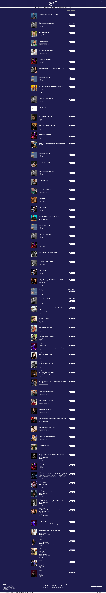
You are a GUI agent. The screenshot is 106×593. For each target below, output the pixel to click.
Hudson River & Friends (43, 41)
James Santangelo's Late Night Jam (46, 23)
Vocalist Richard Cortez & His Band (46, 541)
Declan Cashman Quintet (44, 318)
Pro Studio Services (60, 7)
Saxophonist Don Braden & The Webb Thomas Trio (49, 530)
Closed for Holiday (42, 107)
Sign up (97, 0)
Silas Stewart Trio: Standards (44, 32)
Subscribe (100, 586)
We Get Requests (42, 345)
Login (100, 0)
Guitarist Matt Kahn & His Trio (45, 59)
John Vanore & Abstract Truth (45, 409)
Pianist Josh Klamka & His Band (45, 189)
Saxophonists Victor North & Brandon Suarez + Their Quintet (51, 68)
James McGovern (42, 207)
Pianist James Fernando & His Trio (46, 50)
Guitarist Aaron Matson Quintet (45, 445)
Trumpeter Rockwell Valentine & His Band (47, 427)
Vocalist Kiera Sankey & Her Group (46, 400)
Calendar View (73, 10)
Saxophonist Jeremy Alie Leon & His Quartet (48, 252)
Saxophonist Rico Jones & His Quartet (46, 492)
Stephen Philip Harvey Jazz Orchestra (46, 391)
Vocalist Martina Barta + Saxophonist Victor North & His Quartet (52, 572)
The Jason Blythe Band (43, 180)
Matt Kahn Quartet (42, 243)
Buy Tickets (72, 25)
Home (35, 7)
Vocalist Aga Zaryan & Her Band (45, 327)
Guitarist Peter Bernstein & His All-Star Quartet (48, 14)
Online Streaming (46, 7)
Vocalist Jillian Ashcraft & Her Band (46, 354)
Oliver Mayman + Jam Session (45, 77)
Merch (70, 7)
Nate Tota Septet (42, 198)
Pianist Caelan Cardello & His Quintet (46, 372)
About (66, 7)
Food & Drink (53, 7)
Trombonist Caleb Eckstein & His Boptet (47, 436)
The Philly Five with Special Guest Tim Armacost (49, 561)
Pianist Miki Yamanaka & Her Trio (45, 162)
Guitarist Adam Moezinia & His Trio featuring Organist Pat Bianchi (52, 143)
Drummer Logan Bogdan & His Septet (46, 363)
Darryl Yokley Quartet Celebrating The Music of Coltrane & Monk (52, 501)
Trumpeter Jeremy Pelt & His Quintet (46, 336)
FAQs (27, 592)
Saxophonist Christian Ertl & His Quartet (47, 125)
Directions (94, 586)
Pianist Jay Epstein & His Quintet (45, 116)
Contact (30, 592)
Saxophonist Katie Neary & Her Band (46, 483)
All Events (40, 7)
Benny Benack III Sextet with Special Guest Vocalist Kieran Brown (52, 418)
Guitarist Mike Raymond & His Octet (46, 261)
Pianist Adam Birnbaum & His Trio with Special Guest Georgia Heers (52, 381)
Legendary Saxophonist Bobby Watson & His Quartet (49, 216)
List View (69, 10)
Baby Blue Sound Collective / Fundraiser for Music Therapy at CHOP (53, 474)
